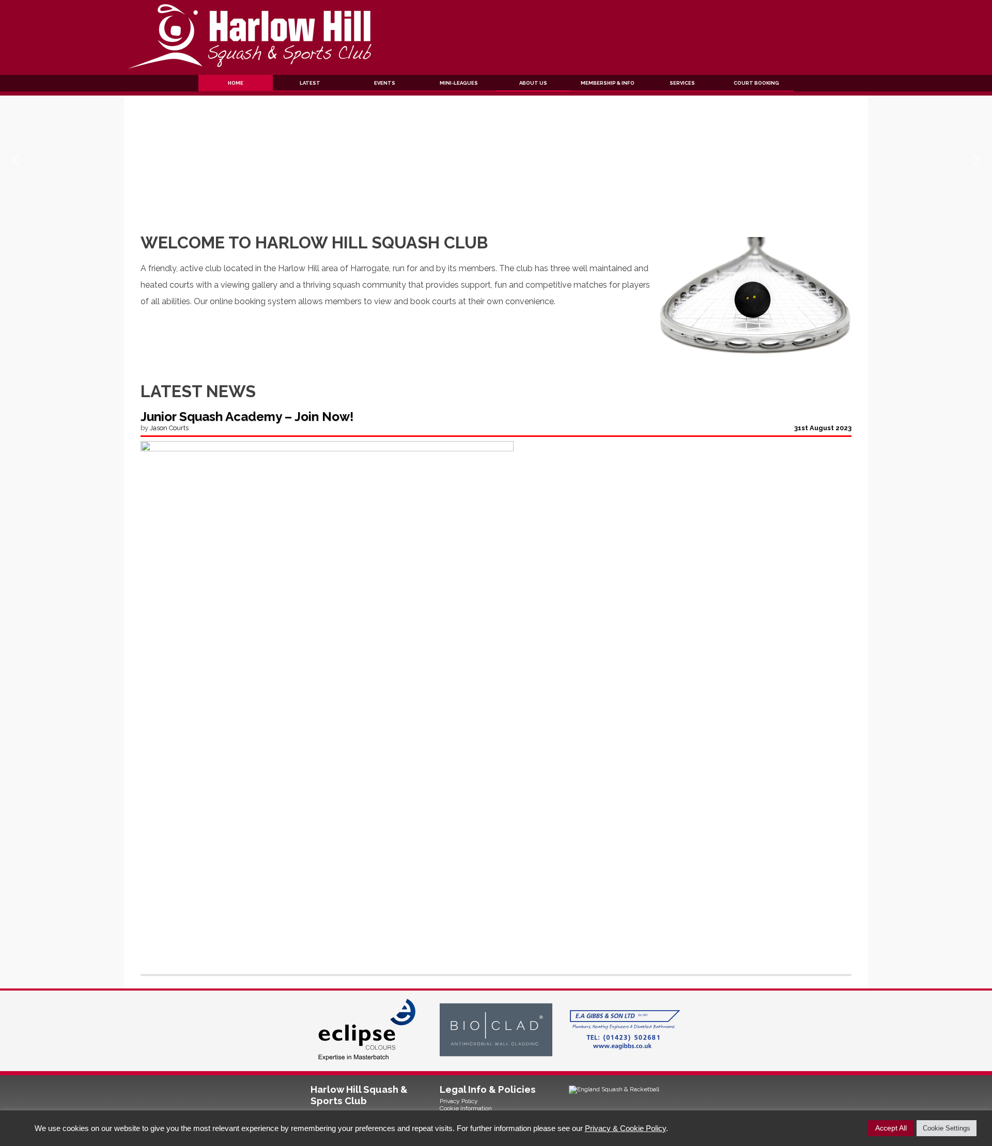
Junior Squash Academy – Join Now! (247, 416)
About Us (533, 83)
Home (235, 83)
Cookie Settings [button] (946, 1128)
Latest (310, 83)
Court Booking (756, 83)
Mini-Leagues (459, 83)
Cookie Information (466, 1108)
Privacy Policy (459, 1101)
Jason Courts (169, 428)
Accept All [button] (891, 1128)
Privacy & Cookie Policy (625, 1128)
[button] (16, 160)
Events (384, 83)
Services (682, 83)
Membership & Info (607, 83)
